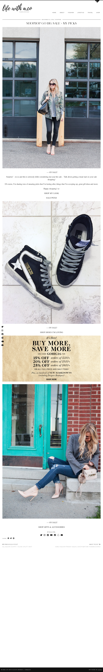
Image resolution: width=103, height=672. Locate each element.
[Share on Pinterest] (13, 538)
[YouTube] (51, 535)
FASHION (71, 12)
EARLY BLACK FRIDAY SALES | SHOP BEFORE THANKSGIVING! (78, 545)
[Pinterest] (48, 535)
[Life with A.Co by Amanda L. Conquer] (17, 8)
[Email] (62, 535)
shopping (58, 19)
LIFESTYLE (80, 12)
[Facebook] (55, 535)
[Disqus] (51, 579)
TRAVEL (90, 12)
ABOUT (62, 12)
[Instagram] (44, 535)
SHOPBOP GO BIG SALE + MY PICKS (51, 23)
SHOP (98, 12)
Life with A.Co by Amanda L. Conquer (18, 669)
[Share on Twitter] (11, 538)
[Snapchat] (58, 535)
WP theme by (95, 669)
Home (54, 12)
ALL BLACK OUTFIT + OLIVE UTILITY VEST (17, 545)
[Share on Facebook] (8, 538)
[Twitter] (41, 535)
